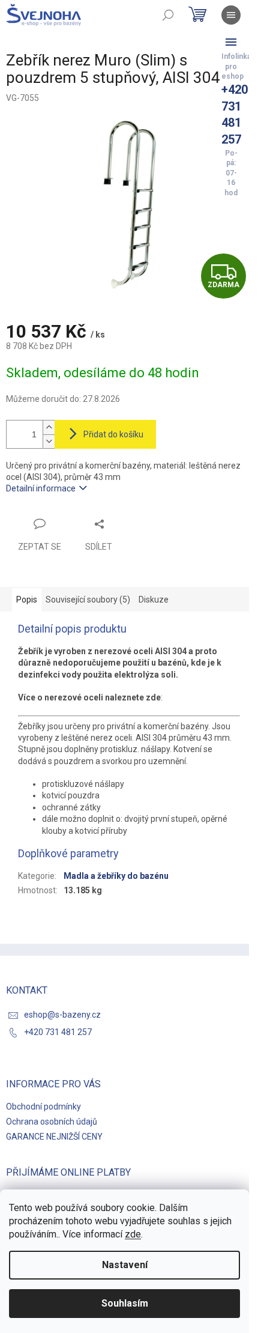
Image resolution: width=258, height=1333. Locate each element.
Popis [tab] (26, 599)
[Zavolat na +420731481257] (231, 42)
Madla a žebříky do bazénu (116, 876)
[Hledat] (168, 15)
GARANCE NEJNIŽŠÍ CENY (54, 1136)
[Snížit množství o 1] (49, 441)
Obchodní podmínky (43, 1106)
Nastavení (125, 1265)
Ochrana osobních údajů (51, 1121)
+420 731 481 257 (58, 1032)
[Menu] (231, 15)
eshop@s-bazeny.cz (62, 1014)
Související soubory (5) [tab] (88, 599)
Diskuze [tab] (154, 599)
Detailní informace (41, 488)
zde (133, 1234)
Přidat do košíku (113, 434)
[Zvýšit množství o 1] (49, 427)
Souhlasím (124, 1303)
